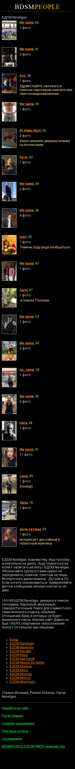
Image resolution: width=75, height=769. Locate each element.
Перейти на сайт (15, 708)
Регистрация (12, 716)
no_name (27, 370)
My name (27, 22)
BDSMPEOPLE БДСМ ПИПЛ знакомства (33, 746)
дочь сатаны (30, 529)
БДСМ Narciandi (22, 659)
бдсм (14, 640)
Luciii (24, 476)
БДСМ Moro (19, 670)
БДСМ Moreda (21, 674)
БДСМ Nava (19, 655)
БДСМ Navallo (20, 651)
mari (23, 237)
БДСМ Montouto (22, 682)
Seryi (24, 290)
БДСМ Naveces (22, 647)
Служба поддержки (18, 723)
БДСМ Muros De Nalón (27, 663)
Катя (24, 157)
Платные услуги (15, 731)
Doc (23, 76)
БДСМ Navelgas (22, 643)
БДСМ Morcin (20, 678)
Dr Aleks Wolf (30, 131)
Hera (23, 423)
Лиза (24, 503)
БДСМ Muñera (21, 666)
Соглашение (12, 739)
